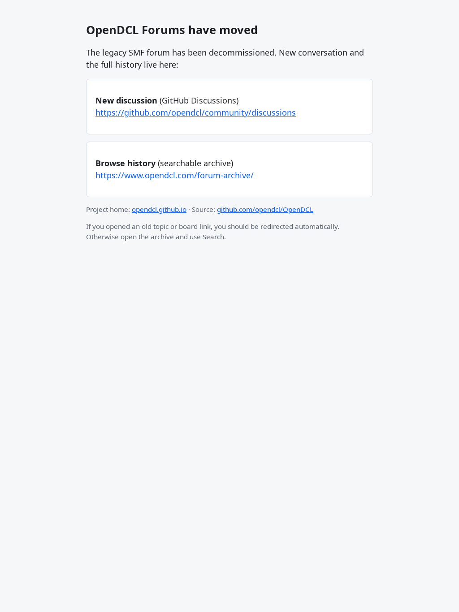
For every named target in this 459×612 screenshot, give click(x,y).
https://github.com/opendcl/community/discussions (195, 112)
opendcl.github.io (159, 209)
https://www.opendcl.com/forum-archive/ (174, 175)
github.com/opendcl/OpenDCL (265, 209)
